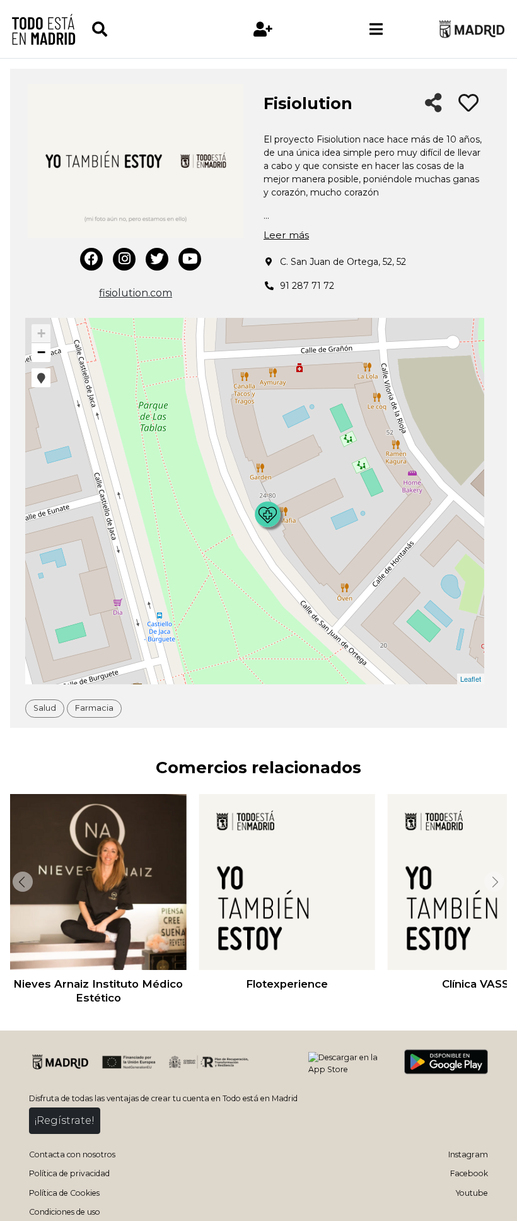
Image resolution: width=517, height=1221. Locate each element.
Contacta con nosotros (72, 1154)
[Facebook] (91, 259)
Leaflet (470, 679)
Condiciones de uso (64, 1212)
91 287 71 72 (307, 285)
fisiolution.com (135, 293)
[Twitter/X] (157, 259)
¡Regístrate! (65, 1120)
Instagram (468, 1154)
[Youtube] (189, 259)
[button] (41, 377)
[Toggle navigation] (376, 29)
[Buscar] (148, 29)
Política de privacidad (69, 1173)
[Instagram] (124, 259)
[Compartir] (433, 104)
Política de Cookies (64, 1193)
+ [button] (41, 333)
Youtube (472, 1193)
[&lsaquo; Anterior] (21, 882)
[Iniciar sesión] (263, 29)
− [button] (41, 352)
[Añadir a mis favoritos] (468, 103)
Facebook (469, 1173)
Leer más (286, 235)
